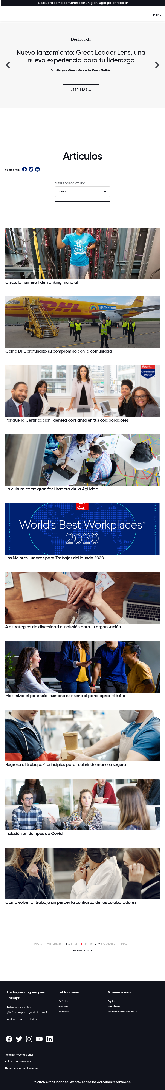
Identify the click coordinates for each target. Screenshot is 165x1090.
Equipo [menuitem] (112, 1001)
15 (91, 943)
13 (80, 943)
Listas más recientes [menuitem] (19, 1007)
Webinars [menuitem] (64, 1011)
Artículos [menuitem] (63, 1001)
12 (75, 943)
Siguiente (108, 943)
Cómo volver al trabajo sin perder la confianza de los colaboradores (70, 902)
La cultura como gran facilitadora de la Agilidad (51, 489)
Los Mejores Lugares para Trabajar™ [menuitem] (26, 995)
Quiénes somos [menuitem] (119, 992)
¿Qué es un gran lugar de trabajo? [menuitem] (27, 1012)
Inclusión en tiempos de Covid (34, 833)
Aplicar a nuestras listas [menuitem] (22, 1019)
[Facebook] (24, 169)
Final (123, 943)
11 (71, 943)
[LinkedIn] (37, 169)
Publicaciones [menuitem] (68, 992)
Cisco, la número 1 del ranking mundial (41, 282)
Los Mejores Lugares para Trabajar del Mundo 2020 (54, 557)
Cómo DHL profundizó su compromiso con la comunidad (58, 351)
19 (98, 943)
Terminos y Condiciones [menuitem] (19, 1054)
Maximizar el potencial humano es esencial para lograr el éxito (65, 695)
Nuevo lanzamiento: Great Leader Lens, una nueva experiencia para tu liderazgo (81, 56)
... (69, 943)
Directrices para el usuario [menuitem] (21, 1068)
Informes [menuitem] (63, 1006)
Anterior (54, 943)
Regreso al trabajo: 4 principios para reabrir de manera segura (65, 764)
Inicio (38, 943)
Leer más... (81, 90)
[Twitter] (31, 169)
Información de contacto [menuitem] (122, 1011)
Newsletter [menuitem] (114, 1006)
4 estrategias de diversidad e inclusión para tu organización (63, 626)
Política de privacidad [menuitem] (18, 1061)
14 (86, 943)
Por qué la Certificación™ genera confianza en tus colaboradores (66, 420)
